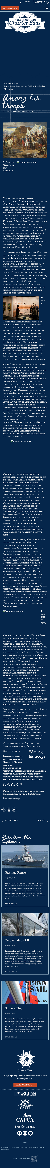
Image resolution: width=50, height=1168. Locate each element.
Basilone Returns (16, 873)
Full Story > (12, 904)
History (6, 86)
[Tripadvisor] (25, 1133)
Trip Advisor (40, 86)
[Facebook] (19, 1133)
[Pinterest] (30, 1133)
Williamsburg (9, 89)
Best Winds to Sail (17, 941)
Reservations (21, 86)
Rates (12, 86)
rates (12, 791)
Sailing (31, 86)
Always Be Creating (24, 1159)
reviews (20, 793)
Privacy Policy (24, 1147)
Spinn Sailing (13, 1008)
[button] (47, 8)
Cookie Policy (33, 1147)
